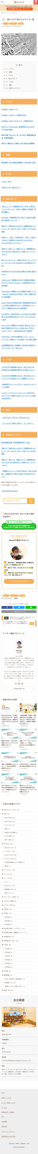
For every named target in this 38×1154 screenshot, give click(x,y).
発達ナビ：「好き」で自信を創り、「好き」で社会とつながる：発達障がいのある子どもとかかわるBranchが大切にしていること (18, 240)
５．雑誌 (9, 85)
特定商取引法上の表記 (8, 1136)
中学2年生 (8, 921)
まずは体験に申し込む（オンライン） (19, 9)
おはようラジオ (10, 855)
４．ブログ (9, 82)
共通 (7, 829)
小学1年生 (8, 949)
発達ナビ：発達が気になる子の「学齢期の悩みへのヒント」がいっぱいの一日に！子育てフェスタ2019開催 (18, 229)
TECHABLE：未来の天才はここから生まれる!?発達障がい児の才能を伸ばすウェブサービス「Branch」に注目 (18, 317)
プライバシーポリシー (8, 1131)
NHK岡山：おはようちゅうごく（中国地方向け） (17, 121)
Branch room (10, 821)
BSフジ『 (4, 143)
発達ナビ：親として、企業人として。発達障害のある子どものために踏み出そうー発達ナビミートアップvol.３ (18, 251)
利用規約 (4, 1126)
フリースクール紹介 (11, 897)
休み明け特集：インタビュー (14, 928)
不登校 (7, 909)
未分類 (7, 971)
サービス (8, 874)
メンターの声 (9, 905)
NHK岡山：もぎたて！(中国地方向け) (13, 115)
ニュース (6, 23)
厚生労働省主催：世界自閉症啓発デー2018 (15, 442)
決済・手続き (9, 840)
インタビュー (10, 851)
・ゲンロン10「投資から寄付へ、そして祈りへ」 (17, 423)
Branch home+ (10, 818)
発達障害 (8, 975)
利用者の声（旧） (11, 941)
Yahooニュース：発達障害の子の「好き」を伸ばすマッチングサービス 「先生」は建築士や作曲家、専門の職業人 (18, 209)
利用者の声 (9, 937)
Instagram (23, 1143)
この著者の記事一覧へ (19, 688)
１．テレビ (9, 69)
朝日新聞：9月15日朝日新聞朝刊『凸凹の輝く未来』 (18, 162)
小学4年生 (8, 960)
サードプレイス (8, 598)
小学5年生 (8, 963)
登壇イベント (9, 893)
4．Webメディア (11, 78)
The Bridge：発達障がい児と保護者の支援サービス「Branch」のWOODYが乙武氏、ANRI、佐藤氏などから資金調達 (18, 294)
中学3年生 (8, 924)
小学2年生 (8, 952)
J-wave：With (6, 181)
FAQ (6, 814)
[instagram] (22, 683)
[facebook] (16, 683)
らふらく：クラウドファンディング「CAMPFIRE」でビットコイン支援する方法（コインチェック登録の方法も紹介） (18, 395)
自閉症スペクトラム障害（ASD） (15, 986)
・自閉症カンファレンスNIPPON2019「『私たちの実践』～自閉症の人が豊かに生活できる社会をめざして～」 (18, 474)
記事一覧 (21, 23)
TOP (2, 1093)
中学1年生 (8, 917)
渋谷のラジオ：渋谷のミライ (11, 187)
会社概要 (4, 1121)
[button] (7, 607)
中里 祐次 (19, 651)
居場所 (16, 598)
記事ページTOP (6, 1098)
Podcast (8, 844)
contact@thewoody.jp (9, 491)
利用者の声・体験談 (7, 1112)
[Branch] (19, 2)
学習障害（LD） (10, 983)
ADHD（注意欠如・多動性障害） (15, 979)
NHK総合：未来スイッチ (9, 109)
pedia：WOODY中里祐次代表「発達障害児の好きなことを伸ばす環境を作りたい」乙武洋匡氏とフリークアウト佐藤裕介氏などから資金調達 (18, 305)
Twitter (17, 1143)
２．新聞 (9, 72)
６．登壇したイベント (13, 88)
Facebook (11, 1143)
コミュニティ (9, 825)
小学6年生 (8, 967)
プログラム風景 (10, 901)
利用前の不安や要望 (11, 832)
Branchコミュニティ (11, 810)
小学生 (7, 945)
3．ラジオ (9, 75)
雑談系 (7, 866)
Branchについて (10, 847)
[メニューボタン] (2, 2)
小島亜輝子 (5, 384)
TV (6, 882)
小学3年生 (8, 956)
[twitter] (19, 683)
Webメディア (13, 23)
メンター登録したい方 (8, 1103)
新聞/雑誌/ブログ (10, 889)
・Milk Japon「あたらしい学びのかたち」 (15, 417)
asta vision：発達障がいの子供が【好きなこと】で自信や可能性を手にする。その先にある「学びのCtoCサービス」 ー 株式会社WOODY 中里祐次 (18, 328)
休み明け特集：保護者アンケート (15, 932)
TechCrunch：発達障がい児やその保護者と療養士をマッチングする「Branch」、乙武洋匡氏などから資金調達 (18, 283)
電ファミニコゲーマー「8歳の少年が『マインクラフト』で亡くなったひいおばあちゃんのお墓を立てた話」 (18, 263)
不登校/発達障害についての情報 (15, 862)
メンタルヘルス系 (10, 859)
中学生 (7, 913)
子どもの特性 (10, 836)
